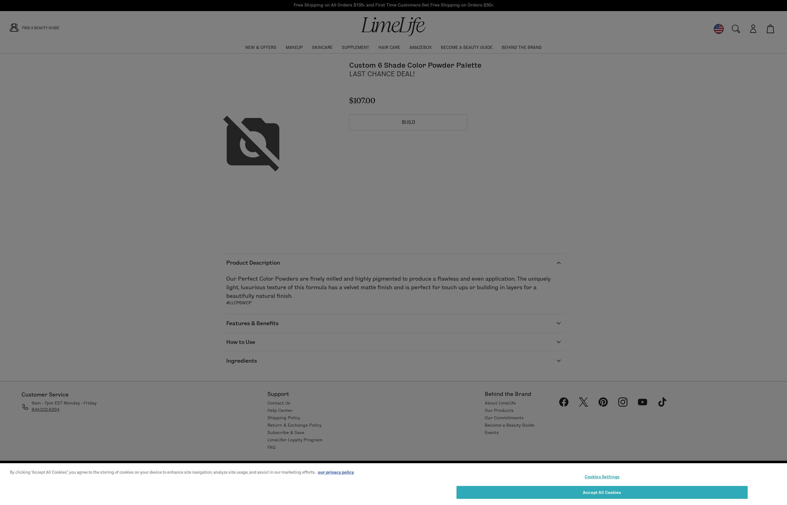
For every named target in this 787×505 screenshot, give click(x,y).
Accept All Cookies (602, 492)
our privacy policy (336, 472)
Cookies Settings (602, 477)
